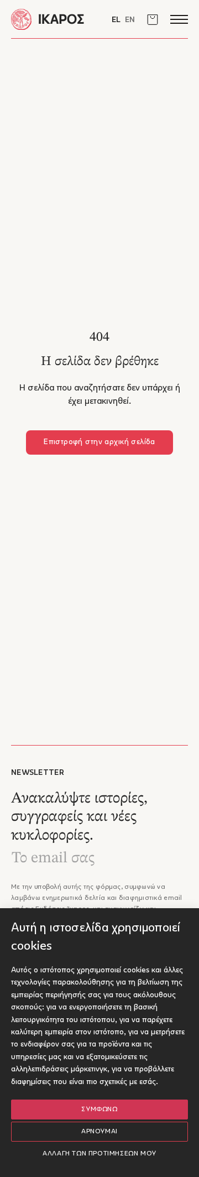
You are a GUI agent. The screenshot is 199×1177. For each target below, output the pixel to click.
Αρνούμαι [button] (99, 1131)
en (130, 20)
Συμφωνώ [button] (99, 1109)
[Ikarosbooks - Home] (55, 19)
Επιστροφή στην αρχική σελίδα (99, 442)
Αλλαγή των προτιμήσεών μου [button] (99, 1153)
